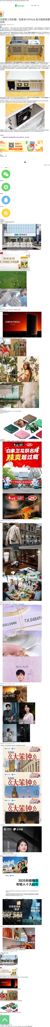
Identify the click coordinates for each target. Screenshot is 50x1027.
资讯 (3, 0)
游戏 (9, 0)
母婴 (15, 0)
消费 (24, 0)
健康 (22, 0)
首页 (1, 0)
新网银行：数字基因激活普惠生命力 (7, 221)
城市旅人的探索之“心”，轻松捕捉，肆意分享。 (9, 522)
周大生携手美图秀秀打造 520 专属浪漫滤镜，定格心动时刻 (12, 604)
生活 (13, 0)
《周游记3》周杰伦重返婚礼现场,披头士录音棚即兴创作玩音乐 (12, 745)
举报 (1, 154)
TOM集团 (2, 1025)
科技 (28, 0)
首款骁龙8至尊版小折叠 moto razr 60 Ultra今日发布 (10, 411)
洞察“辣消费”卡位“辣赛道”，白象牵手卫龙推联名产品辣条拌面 (12, 441)
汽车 (26, 0)
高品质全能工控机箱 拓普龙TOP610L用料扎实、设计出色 (16, 137)
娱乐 (5, 0)
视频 (17, 0)
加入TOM (10, 1025)
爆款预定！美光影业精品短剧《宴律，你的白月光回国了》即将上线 (13, 685)
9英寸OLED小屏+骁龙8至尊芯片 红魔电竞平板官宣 (10, 309)
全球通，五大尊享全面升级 (8, 852)
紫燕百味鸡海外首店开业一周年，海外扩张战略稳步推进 (14, 949)
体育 (7, 0)
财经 (20, 0)
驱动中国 (4, 24)
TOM (1, 223)
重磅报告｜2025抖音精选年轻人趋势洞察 (8, 856)
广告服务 (6, 1025)
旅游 (11, 0)
